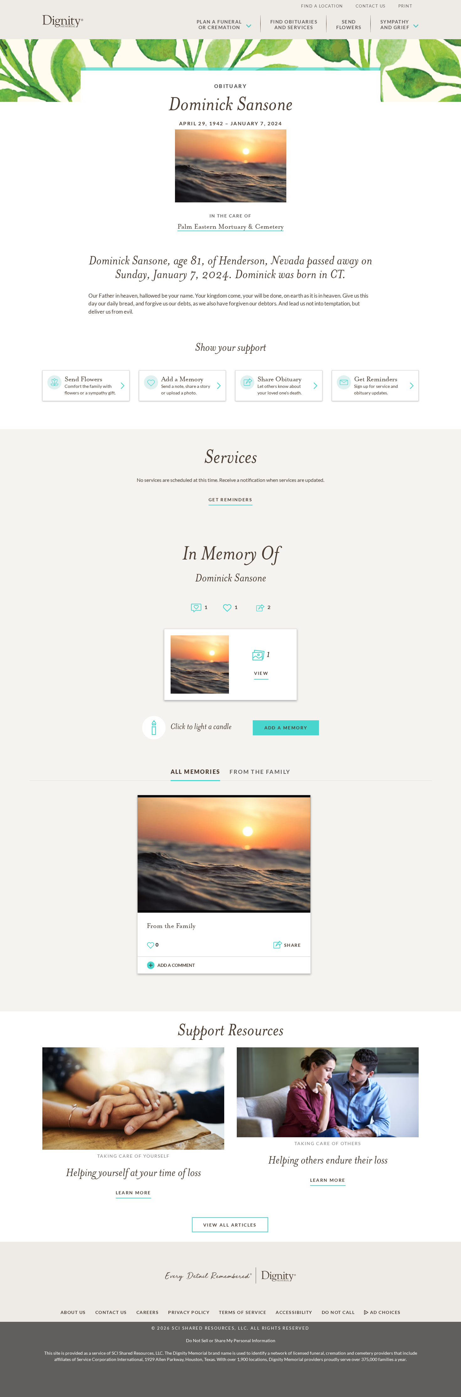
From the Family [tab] (260, 771)
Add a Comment (176, 965)
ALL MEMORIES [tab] (195, 771)
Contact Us (371, 5)
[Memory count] (196, 607)
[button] (224, 24)
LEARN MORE (133, 1192)
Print (405, 5)
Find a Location (322, 5)
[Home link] (62, 21)
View (261, 673)
